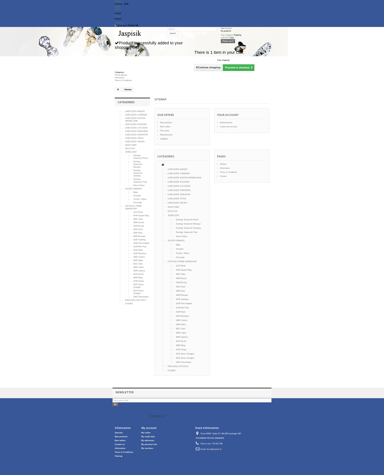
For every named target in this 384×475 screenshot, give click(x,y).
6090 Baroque (139, 236)
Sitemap (118, 456)
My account (149, 428)
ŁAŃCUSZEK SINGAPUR (136, 135)
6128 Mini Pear (139, 246)
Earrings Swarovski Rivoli (187, 219)
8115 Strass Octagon (185, 354)
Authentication (225, 122)
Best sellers (165, 126)
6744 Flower (138, 281)
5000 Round (138, 222)
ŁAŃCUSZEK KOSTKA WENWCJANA (184, 178)
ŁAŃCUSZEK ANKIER (135, 111)
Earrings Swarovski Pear (186, 232)
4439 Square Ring (141, 215)
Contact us (119, 23)
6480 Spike (138, 260)
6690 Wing (137, 277)
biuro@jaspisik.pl (214, 449)
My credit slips (148, 436)
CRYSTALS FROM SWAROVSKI (182, 261)
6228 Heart (138, 250)
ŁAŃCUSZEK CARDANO (136, 115)
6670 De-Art (138, 274)
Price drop (164, 131)
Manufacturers (166, 135)
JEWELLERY (131, 152)
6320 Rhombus (139, 253)
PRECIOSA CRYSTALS (135, 300)
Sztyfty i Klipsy (140, 199)
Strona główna (121, 75)
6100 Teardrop (139, 240)
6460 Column (139, 257)
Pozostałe (137, 202)
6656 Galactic (139, 271)
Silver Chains (139, 185)
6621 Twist (138, 264)
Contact (223, 176)
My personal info (149, 444)
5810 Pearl (138, 229)
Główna (222, 164)
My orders (146, 433)
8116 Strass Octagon (185, 358)
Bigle (135, 192)
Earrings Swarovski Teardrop (137, 173)
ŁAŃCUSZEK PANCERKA (136, 131)
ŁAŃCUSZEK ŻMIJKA (135, 141)
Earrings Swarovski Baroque (137, 164)
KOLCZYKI (130, 148)
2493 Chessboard (140, 297)
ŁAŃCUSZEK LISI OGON (136, 128)
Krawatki (137, 196)
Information (119, 78)
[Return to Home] (118, 89)
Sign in (118, 1)
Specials (119, 433)
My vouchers (147, 448)
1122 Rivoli (138, 212)
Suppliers (164, 139)
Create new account (228, 126)
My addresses (147, 440)
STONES (129, 303)
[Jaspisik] (139, 33)
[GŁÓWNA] (162, 165)
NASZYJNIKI (131, 145)
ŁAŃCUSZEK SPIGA (134, 138)
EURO (117, 7)
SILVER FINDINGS (133, 189)
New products (166, 122)
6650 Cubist (138, 267)
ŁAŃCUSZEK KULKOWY (136, 124)
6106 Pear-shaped (141, 243)
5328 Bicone (138, 226)
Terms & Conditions (123, 80)
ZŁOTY (118, 9)
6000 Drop (137, 233)
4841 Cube (138, 219)
